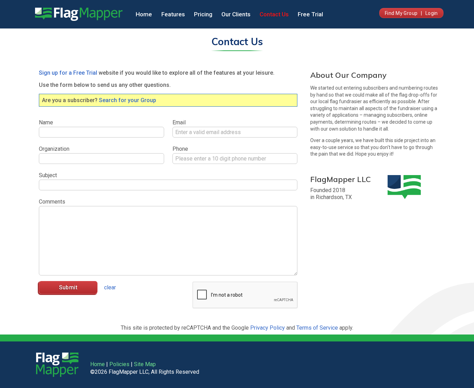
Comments (52, 201)
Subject (48, 175)
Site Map (145, 364)
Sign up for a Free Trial (68, 72)
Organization (54, 149)
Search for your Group (127, 100)
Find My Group (401, 13)
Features (173, 14)
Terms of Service (317, 327)
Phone (180, 149)
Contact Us (274, 14)
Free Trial (310, 14)
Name (46, 122)
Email (179, 122)
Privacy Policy (267, 327)
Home (144, 14)
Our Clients (236, 14)
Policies (119, 364)
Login (431, 13)
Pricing (203, 14)
